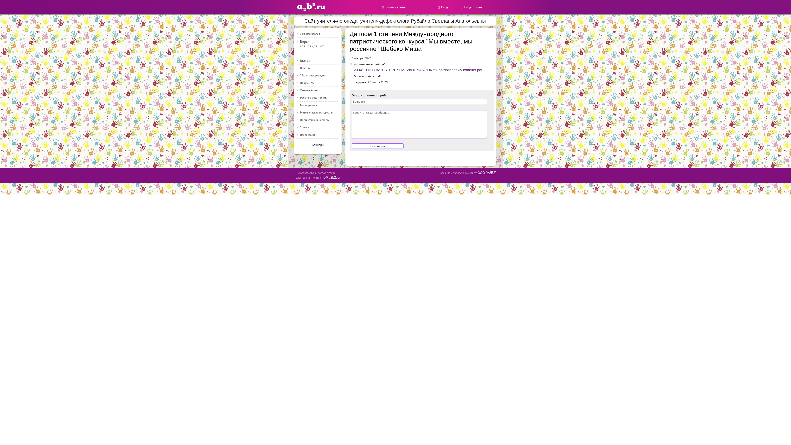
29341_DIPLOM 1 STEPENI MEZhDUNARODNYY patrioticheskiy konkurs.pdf (418, 70)
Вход (444, 7)
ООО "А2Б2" (486, 172)
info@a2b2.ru (330, 177)
